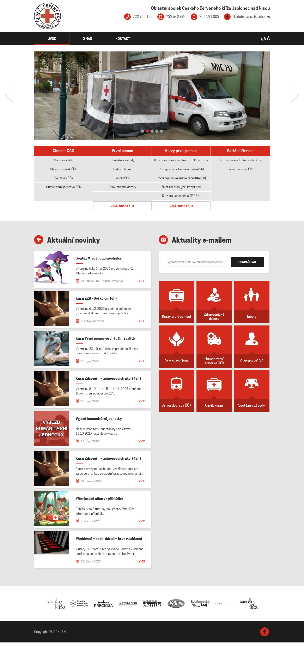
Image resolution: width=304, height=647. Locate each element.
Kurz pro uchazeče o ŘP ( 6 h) (181, 196)
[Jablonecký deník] (152, 603)
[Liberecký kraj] (200, 603)
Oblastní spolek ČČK (63, 169)
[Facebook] (264, 631)
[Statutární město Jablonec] (55, 603)
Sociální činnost (240, 151)
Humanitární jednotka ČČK (63, 187)
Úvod (52, 39)
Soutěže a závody (122, 160)
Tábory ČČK (122, 178)
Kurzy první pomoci (181, 151)
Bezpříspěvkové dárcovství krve (240, 160)
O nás (87, 39)
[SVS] (176, 604)
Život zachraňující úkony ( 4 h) (181, 187)
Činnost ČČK (63, 151)
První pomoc (122, 151)
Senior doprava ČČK (240, 169)
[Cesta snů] (127, 604)
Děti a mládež (122, 169)
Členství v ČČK (63, 178)
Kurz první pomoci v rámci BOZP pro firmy (181, 160)
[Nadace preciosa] (103, 603)
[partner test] (248, 603)
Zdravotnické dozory (122, 187)
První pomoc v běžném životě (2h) (181, 169)
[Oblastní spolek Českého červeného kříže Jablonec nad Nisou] (47, 16)
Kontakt (123, 39)
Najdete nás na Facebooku (251, 17)
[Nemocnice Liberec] (79, 603)
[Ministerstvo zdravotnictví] (224, 604)
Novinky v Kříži (63, 160)
